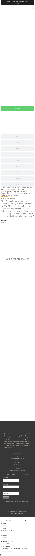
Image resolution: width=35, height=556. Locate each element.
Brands (4, 525)
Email (5, 491)
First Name (5, 477)
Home (4, 523)
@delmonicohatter (17, 258)
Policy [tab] (27, 521)
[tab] (17, 108)
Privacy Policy (6, 544)
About (4, 533)
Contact (5, 537)
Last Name (5, 484)
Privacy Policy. (25, 501)
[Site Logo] (14, 14)
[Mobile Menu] (3, 15)
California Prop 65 (7, 546)
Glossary (5, 535)
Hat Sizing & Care (7, 530)
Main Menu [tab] (9, 521)
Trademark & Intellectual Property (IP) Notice (15, 548)
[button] (2, 101)
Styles (4, 528)
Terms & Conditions (8, 541)
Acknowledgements (8, 551)
